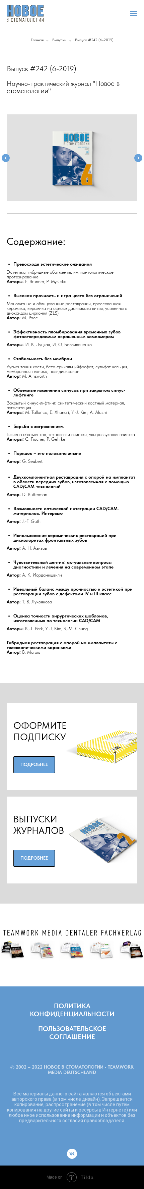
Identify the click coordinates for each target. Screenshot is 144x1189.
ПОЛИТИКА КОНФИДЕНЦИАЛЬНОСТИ (72, 1010)
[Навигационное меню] (133, 13)
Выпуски (59, 40)
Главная (37, 40)
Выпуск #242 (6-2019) (94, 40)
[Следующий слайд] (138, 158)
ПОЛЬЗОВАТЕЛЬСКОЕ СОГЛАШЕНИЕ (72, 1033)
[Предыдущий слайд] (6, 158)
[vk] (72, 1154)
